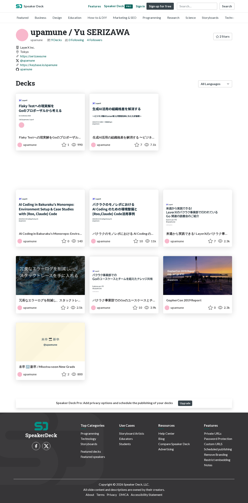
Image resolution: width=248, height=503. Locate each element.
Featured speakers (93, 456)
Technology (232, 17)
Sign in (140, 6)
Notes (208, 465)
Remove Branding (216, 454)
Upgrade (185, 403)
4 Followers (94, 40)
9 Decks (56, 40)
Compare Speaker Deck (174, 444)
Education (74, 17)
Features (94, 6)
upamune (26, 69)
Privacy (112, 494)
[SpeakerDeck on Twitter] (46, 446)
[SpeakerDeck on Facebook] (36, 446)
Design (57, 17)
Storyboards (210, 17)
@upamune (27, 60)
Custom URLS (213, 444)
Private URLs (212, 433)
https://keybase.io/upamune (38, 65)
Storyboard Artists (131, 433)
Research (173, 17)
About (90, 494)
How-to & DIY (97, 17)
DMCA (124, 494)
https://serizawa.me (33, 56)
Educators (126, 438)
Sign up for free (160, 6)
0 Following (76, 40)
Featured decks (91, 451)
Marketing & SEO (124, 17)
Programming (152, 17)
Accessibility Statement (146, 494)
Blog (161, 438)
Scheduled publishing (218, 449)
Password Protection (218, 438)
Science (191, 17)
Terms (100, 494)
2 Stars (224, 36)
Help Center (166, 433)
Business (40, 17)
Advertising (166, 449)
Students (125, 444)
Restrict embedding (217, 460)
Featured (22, 17)
